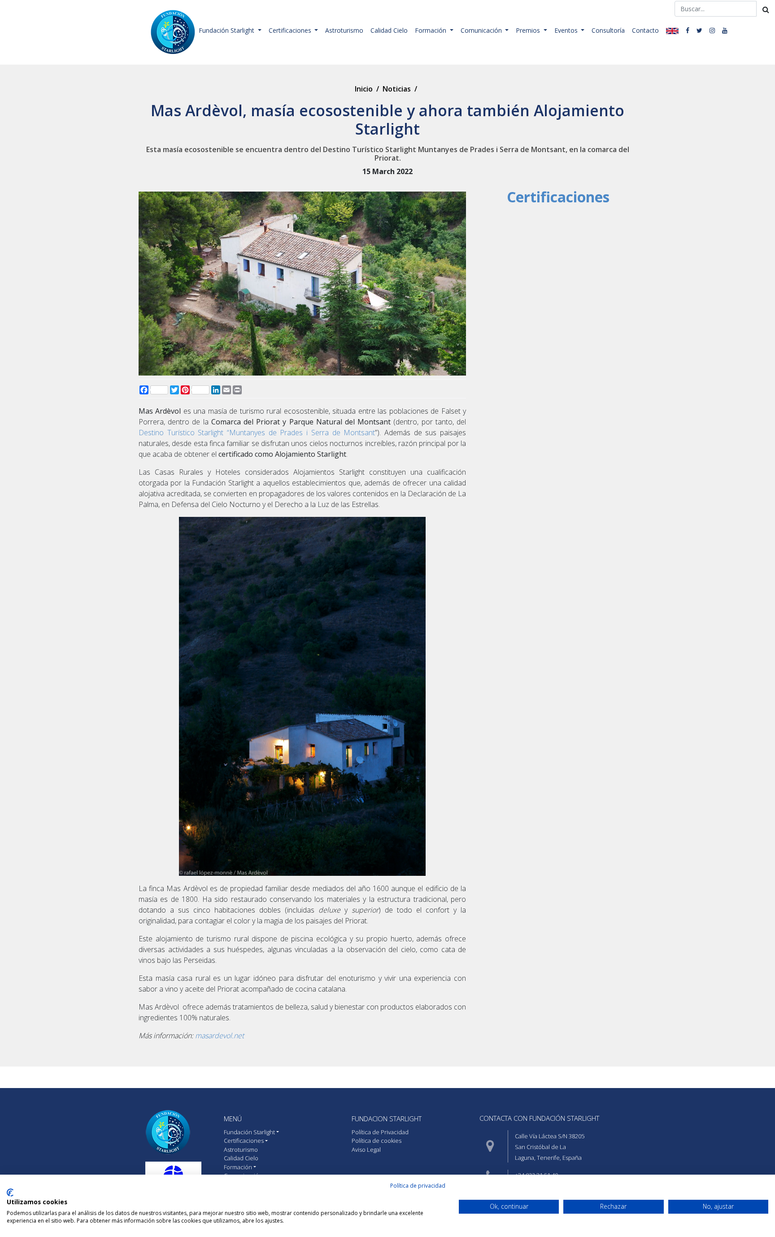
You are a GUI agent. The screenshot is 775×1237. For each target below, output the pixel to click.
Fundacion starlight (387, 1118)
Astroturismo (344, 30)
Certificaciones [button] (291, 30)
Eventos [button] (566, 30)
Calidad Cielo (389, 30)
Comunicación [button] (482, 30)
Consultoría (608, 30)
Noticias (397, 89)
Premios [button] (529, 30)
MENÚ (233, 1118)
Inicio (364, 89)
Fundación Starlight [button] (227, 30)
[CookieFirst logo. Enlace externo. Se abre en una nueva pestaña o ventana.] (10, 1193)
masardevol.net (219, 1035)
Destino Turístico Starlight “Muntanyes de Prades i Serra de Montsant (257, 432)
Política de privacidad (417, 1185)
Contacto (645, 30)
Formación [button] (431, 30)
